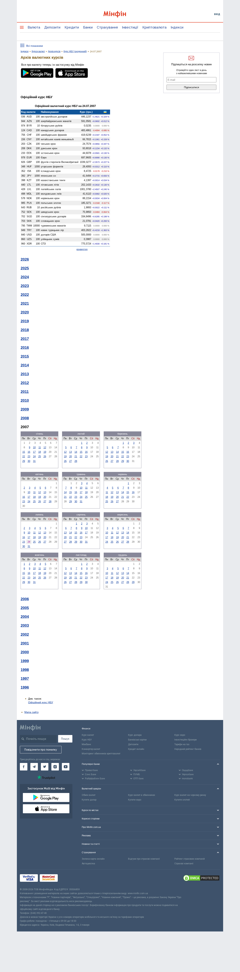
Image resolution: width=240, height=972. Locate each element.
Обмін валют (88, 795)
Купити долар (89, 799)
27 (70, 461)
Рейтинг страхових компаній (189, 859)
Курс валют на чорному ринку (190, 795)
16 (29, 452)
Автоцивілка (88, 863)
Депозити (52, 27)
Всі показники (34, 45)
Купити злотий (182, 799)
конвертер (82, 249)
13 (70, 452)
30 (29, 461)
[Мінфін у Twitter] (44, 766)
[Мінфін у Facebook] (23, 766)
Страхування (107, 27)
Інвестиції (130, 27)
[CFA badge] (68, 879)
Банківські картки (137, 739)
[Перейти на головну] (120, 14)
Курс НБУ (87, 739)
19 (45, 452)
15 (23, 452)
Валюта (34, 27)
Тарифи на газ (181, 744)
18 (39, 452)
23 (29, 456)
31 (34, 461)
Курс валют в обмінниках (141, 795)
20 (70, 456)
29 (23, 461)
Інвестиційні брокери (185, 739)
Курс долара (135, 735)
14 (75, 452)
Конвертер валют (91, 749)
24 (34, 456)
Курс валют (88, 735)
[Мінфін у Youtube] (65, 766)
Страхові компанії (183, 863)
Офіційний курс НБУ (40, 702)
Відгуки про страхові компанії (144, 859)
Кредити (71, 27)
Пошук (65, 738)
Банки (88, 27)
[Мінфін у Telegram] (34, 766)
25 (39, 456)
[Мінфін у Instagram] (55, 766)
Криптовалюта (154, 27)
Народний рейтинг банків (187, 749)
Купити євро (134, 799)
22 (23, 456)
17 (34, 452)
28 (75, 461)
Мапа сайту (31, 712)
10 (34, 447)
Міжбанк (86, 744)
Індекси (177, 27)
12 (45, 447)
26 (45, 456)
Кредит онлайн (136, 749)
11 (39, 447)
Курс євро (179, 735)
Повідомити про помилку (40, 749)
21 (75, 456)
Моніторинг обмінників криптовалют (101, 753)
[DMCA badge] (201, 878)
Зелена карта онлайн (93, 859)
